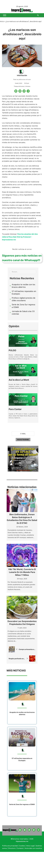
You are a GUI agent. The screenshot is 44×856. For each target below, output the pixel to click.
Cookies (22, 846)
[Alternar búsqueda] (38, 15)
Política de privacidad (10, 846)
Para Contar (15, 409)
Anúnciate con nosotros (33, 848)
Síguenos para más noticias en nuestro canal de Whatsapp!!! (22, 258)
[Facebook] (15, 91)
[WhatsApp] (24, 91)
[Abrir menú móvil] (4, 15)
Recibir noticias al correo (22, 249)
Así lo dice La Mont (19, 379)
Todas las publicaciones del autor (22, 79)
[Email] (19, 91)
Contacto (20, 848)
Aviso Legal (30, 846)
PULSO (12, 350)
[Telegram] (28, 91)
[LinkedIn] (29, 829)
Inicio (2, 21)
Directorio (12, 848)
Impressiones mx (22, 841)
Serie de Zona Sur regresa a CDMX (22, 804)
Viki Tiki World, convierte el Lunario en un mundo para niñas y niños (22, 572)
